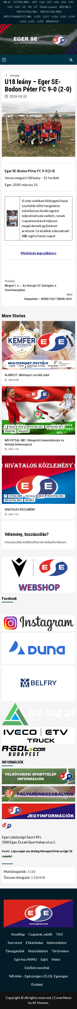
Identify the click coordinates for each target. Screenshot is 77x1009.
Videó (55, 959)
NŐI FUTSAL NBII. (51, 11)
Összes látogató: (17, 877)
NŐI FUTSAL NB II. (55, 427)
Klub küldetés (38, 951)
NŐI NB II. (65, 6)
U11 (10, 6)
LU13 (23, 21)
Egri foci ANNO (25, 959)
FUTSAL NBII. (21, 2)
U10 (17, 6)
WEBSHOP (52, 21)
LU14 (72, 16)
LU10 (40, 21)
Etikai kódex (34, 943)
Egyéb (12, 366)
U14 (56, 2)
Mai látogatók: (15, 872)
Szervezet (15, 943)
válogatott (23, 431)
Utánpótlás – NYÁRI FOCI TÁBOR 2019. (48, 297)
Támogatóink (14, 951)
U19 (34, 2)
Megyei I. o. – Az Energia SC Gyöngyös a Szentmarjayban (30, 285)
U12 (71, 2)
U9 (24, 6)
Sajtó (44, 959)
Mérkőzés (30, 496)
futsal (12, 427)
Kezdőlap (18, 934)
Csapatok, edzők (40, 934)
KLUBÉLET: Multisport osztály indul (27, 375)
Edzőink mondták (37, 968)
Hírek (21, 366)
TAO (59, 934)
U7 (35, 6)
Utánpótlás (53, 366)
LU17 (46, 16)
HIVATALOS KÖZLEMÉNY (20, 509)
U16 (41, 2)
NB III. (7, 2)
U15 (49, 2)
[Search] (71, 60)
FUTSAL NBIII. (15, 496)
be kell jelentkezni (53, 542)
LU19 (37, 16)
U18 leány (14, 75)
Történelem (60, 951)
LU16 (55, 16)
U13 (63, 2)
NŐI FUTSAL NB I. (27, 11)
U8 (29, 6)
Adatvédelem (56, 943)
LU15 (63, 16)
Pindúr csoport (48, 6)
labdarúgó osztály (36, 366)
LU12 (32, 21)
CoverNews (63, 998)
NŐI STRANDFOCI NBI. (18, 16)
